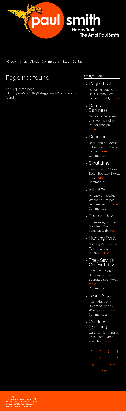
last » (104, 371)
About (34, 61)
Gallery (12, 61)
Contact (78, 61)
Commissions (51, 61)
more (116, 98)
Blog (66, 61)
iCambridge (26, 406)
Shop (23, 61)
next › (113, 364)
